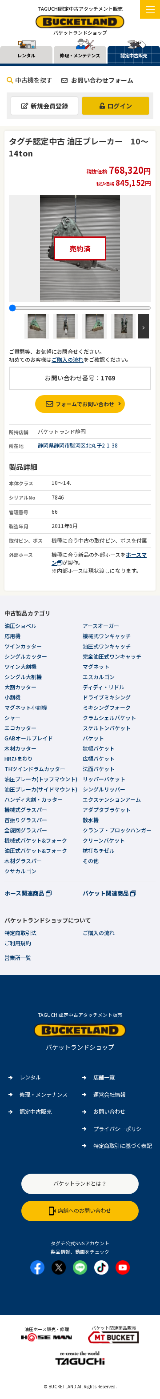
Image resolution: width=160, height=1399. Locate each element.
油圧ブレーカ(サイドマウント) (40, 789)
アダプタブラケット (107, 809)
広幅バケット (99, 758)
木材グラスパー (23, 860)
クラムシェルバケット (109, 717)
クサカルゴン (20, 871)
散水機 (91, 819)
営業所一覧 (17, 957)
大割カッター (20, 687)
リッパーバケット (104, 779)
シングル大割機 (23, 676)
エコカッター (20, 727)
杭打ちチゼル (99, 850)
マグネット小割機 (25, 707)
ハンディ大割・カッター (33, 799)
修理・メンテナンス (44, 1095)
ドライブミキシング (107, 697)
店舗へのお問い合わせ (84, 1211)
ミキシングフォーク (107, 707)
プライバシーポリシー (120, 1129)
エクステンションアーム (112, 799)
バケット (93, 738)
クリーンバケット (104, 840)
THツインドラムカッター (34, 768)
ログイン (119, 105)
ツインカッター (23, 646)
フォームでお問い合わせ (85, 404)
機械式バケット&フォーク (35, 840)
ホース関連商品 (25, 893)
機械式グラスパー (25, 809)
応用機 (12, 636)
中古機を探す (33, 80)
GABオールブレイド (28, 738)
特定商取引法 (20, 932)
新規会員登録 (49, 105)
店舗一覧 (104, 1077)
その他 (91, 860)
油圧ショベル (20, 625)
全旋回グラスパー (25, 830)
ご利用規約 (17, 943)
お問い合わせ (109, 1111)
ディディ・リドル (103, 687)
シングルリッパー (104, 789)
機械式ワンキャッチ (107, 636)
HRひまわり (18, 758)
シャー (12, 717)
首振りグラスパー (25, 819)
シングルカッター (25, 656)
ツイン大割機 (20, 666)
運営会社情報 (109, 1095)
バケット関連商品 (106, 893)
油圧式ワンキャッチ (107, 646)
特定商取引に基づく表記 (122, 1146)
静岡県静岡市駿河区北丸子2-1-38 (78, 445)
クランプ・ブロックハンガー (117, 830)
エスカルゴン (99, 676)
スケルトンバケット (107, 727)
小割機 (12, 697)
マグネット (96, 666)
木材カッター (20, 748)
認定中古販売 (36, 1111)
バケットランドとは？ (80, 1183)
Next (143, 326)
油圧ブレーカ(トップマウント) (40, 779)
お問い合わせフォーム (101, 80)
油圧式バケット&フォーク (35, 850)
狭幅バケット (99, 748)
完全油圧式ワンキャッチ (112, 656)
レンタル (30, 1077)
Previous (16, 326)
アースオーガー (101, 625)
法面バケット (99, 768)
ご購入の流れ (68, 359)
